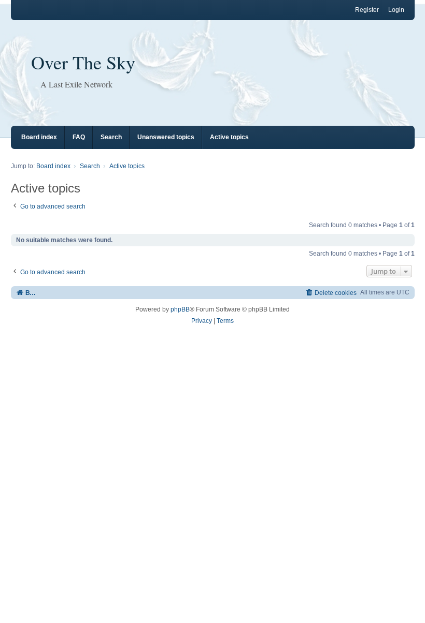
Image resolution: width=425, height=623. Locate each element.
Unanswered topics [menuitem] (165, 137)
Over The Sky (83, 62)
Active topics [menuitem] (229, 137)
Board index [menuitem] (39, 137)
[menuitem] (331, 292)
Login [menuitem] (396, 9)
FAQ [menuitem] (79, 137)
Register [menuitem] (367, 9)
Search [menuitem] (111, 137)
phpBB (180, 309)
